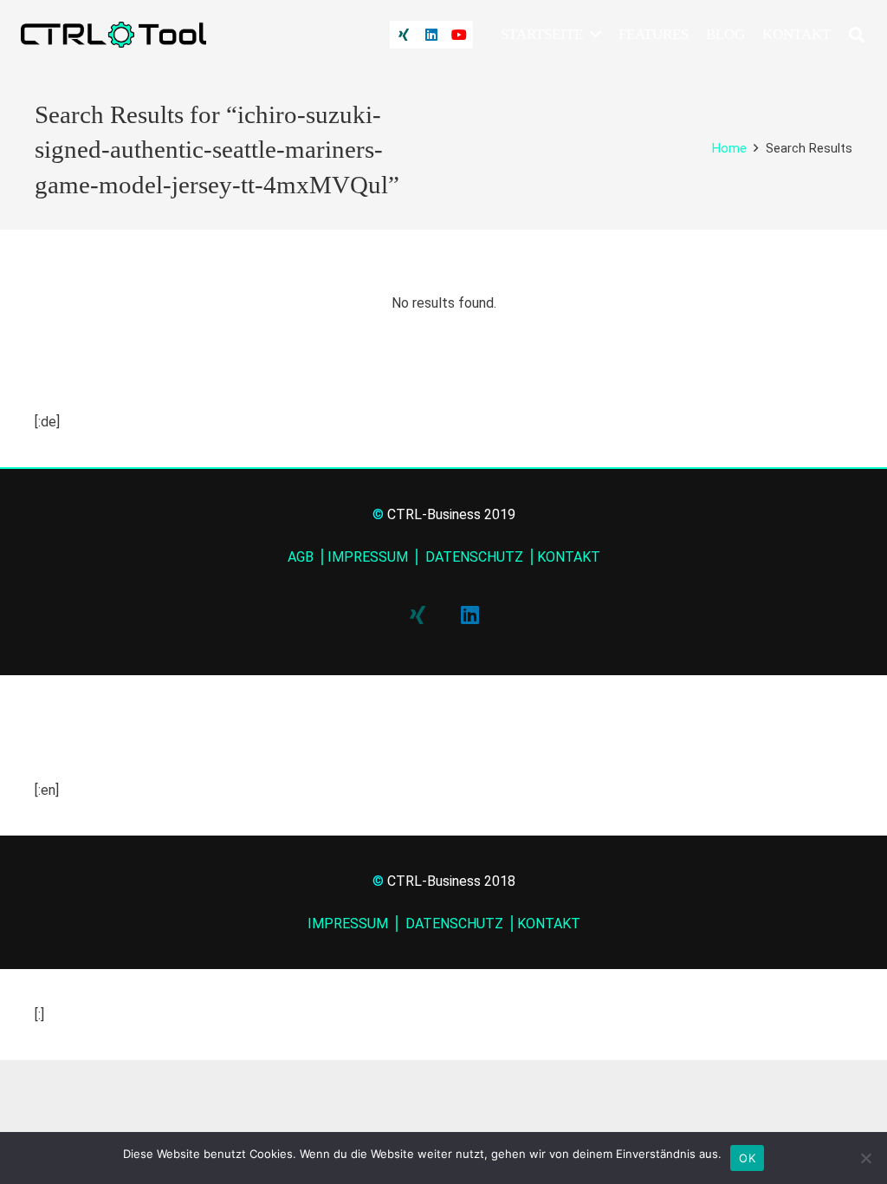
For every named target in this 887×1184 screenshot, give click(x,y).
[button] (592, 34)
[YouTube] (459, 35)
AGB (301, 557)
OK (747, 1158)
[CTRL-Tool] (113, 35)
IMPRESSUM (367, 557)
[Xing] (404, 35)
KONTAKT (568, 557)
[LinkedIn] (431, 35)
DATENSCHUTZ (472, 557)
